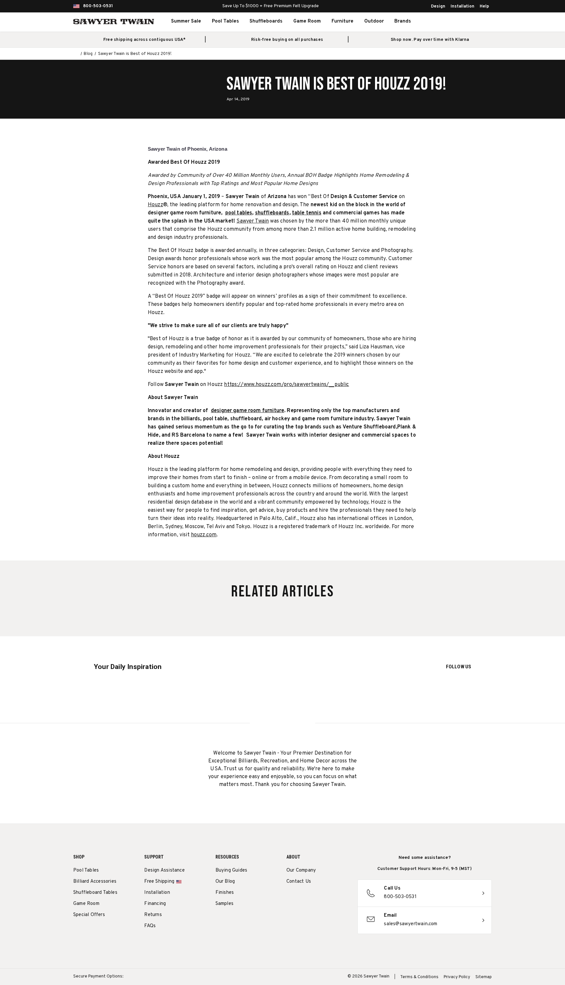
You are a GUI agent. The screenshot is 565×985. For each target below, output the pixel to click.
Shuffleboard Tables (95, 893)
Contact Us (298, 881)
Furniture (342, 21)
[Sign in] (462, 21)
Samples (224, 904)
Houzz (155, 205)
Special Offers (89, 915)
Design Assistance (164, 870)
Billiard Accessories (94, 881)
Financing (155, 904)
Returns (153, 915)
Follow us (458, 667)
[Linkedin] (338, 898)
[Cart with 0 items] (477, 21)
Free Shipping (159, 881)
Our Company (301, 870)
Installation (462, 6)
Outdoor (374, 21)
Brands (402, 21)
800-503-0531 (98, 6)
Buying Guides (231, 870)
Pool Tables (225, 21)
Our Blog (225, 881)
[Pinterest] (314, 898)
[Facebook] (302, 898)
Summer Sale (186, 21)
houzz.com (203, 535)
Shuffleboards (265, 21)
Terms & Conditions (419, 977)
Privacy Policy (457, 977)
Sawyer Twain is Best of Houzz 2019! (336, 84)
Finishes (224, 893)
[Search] (448, 21)
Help (484, 6)
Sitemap (483, 977)
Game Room (307, 21)
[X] (326, 898)
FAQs (150, 926)
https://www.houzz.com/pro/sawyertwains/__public (286, 384)
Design (438, 6)
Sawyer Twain (252, 221)
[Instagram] (289, 898)
